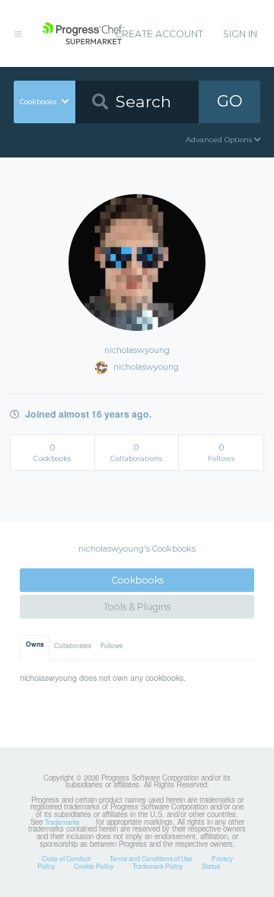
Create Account (159, 34)
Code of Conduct (66, 858)
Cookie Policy (93, 865)
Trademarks (62, 821)
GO (230, 100)
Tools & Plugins (137, 606)
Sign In (240, 34)
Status (211, 865)
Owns (35, 644)
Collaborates (72, 645)
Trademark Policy (157, 865)
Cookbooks (137, 580)
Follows (111, 645)
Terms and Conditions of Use (151, 858)
